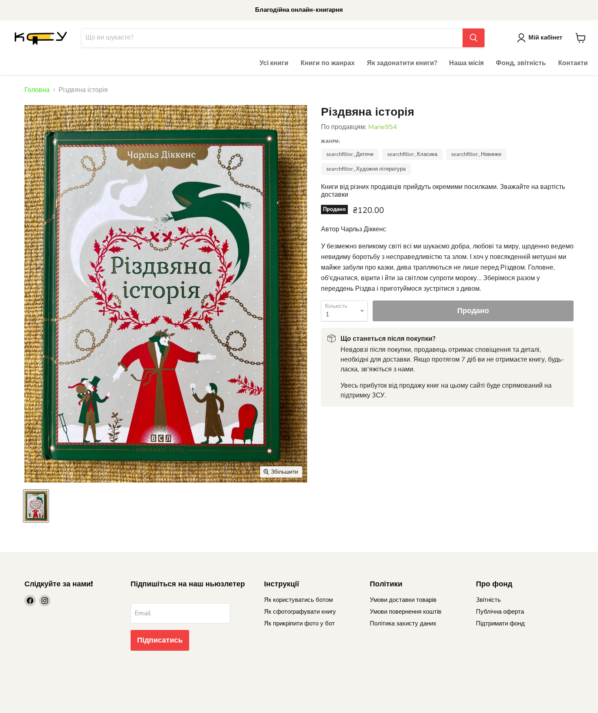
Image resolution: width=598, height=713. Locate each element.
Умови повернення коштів (405, 612)
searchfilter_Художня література (366, 169)
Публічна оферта (500, 612)
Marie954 (382, 127)
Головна (37, 90)
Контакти (573, 63)
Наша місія (466, 63)
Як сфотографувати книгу (300, 612)
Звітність (488, 600)
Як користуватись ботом (298, 600)
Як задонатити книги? (402, 63)
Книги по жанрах (328, 63)
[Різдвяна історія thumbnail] (36, 506)
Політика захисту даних (403, 623)
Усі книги (274, 63)
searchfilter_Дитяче (349, 154)
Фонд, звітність (521, 63)
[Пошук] (474, 38)
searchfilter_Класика (412, 154)
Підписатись (160, 640)
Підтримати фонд (500, 623)
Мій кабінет (545, 37)
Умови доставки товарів (403, 600)
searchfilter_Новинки (476, 154)
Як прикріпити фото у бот (299, 623)
